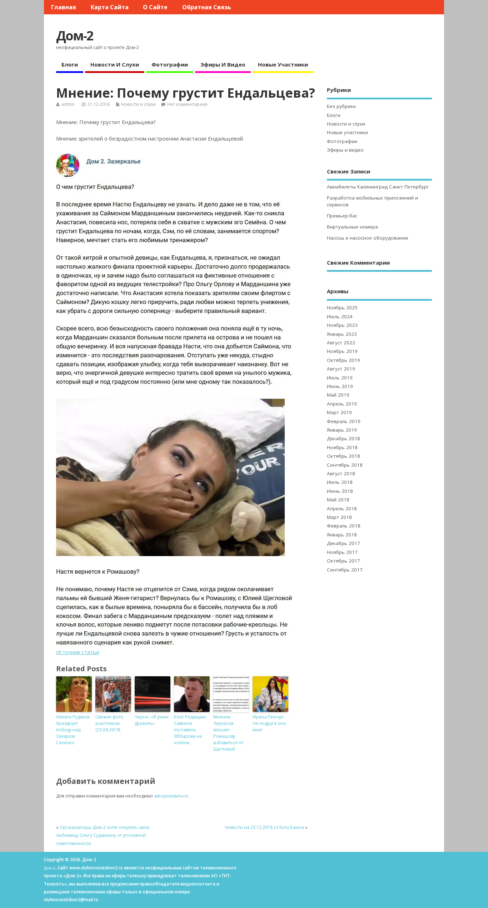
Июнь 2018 (340, 491)
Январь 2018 (342, 534)
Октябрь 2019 (343, 360)
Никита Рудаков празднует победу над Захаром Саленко (72, 730)
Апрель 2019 (342, 404)
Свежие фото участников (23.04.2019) (109, 723)
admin (67, 104)
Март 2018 (339, 517)
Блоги (69, 64)
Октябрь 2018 (343, 456)
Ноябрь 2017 (342, 552)
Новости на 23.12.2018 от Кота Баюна (264, 827)
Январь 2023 (342, 334)
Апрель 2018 (342, 508)
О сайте (155, 7)
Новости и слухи (114, 64)
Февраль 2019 (343, 421)
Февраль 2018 (343, 525)
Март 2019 (339, 412)
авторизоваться (171, 796)
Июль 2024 (340, 316)
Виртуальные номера (352, 227)
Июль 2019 (340, 377)
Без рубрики (341, 106)
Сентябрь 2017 (345, 569)
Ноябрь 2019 (342, 351)
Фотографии (169, 64)
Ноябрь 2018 (342, 447)
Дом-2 (74, 35)
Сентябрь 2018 (345, 465)
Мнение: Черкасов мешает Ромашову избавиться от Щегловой (228, 733)
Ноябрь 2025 (342, 307)
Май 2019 (338, 395)
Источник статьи (77, 652)
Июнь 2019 (340, 386)
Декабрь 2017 (343, 543)
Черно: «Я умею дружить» (152, 720)
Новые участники (283, 64)
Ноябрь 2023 (342, 325)
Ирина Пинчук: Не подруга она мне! (269, 723)
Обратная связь (206, 7)
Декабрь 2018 (343, 438)
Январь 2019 (342, 430)
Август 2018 (341, 473)
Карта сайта (110, 7)
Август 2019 (341, 368)
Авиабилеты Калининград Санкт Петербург (378, 186)
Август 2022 (341, 342)
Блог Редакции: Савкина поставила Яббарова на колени (190, 730)
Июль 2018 (340, 482)
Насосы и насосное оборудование (367, 238)
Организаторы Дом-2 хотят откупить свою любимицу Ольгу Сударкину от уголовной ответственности (102, 835)
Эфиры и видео (222, 64)
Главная (63, 7)
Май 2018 (338, 499)
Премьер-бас (342, 215)
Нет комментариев (187, 104)
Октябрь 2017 (343, 561)
